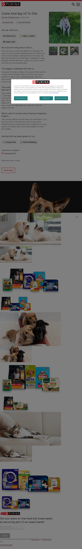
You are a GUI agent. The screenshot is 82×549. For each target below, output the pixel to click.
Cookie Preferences (20, 98)
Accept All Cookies (61, 98)
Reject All (46, 98)
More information (54, 93)
